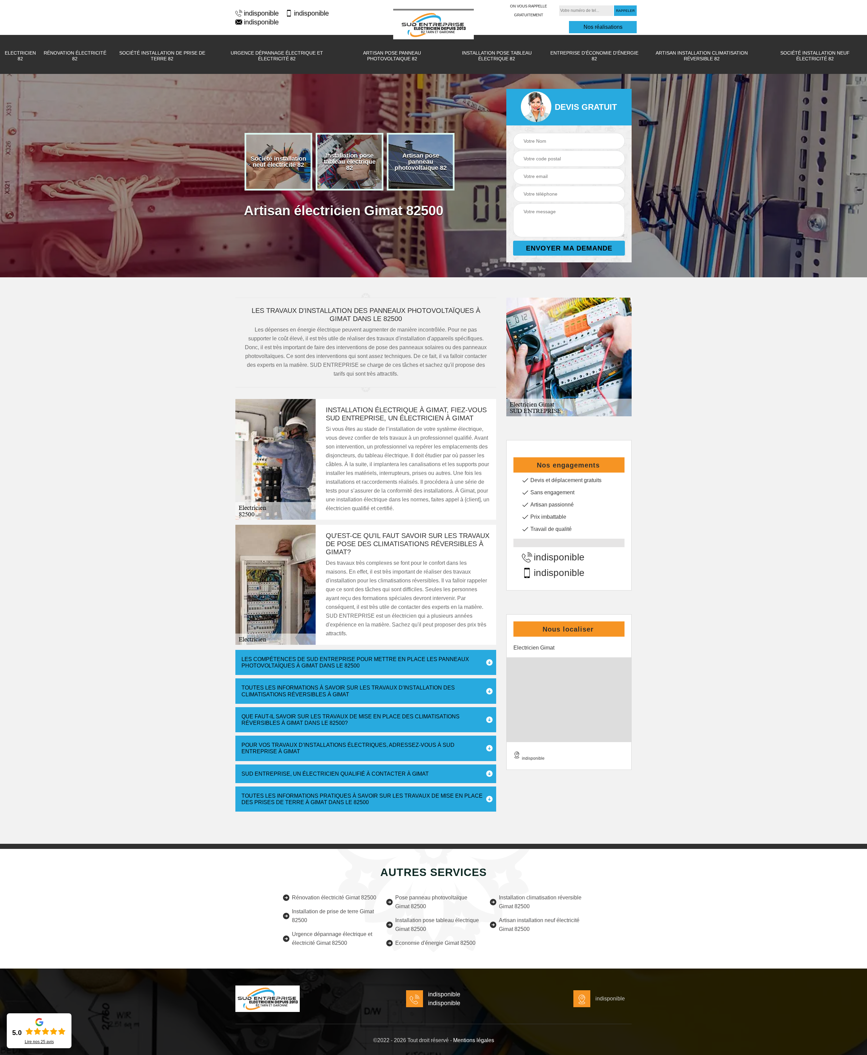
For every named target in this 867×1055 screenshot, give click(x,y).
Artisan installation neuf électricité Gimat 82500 (539, 924)
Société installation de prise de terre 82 (162, 55)
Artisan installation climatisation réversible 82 (702, 55)
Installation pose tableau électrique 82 (497, 55)
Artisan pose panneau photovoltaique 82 (392, 55)
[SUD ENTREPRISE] (433, 24)
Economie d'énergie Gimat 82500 (435, 943)
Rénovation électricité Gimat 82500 (334, 897)
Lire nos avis (39, 1041)
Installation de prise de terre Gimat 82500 (333, 916)
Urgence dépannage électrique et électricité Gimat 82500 (332, 938)
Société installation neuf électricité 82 (815, 55)
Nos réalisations (603, 27)
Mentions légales (473, 1040)
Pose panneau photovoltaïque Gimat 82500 (431, 902)
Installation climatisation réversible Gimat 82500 (540, 902)
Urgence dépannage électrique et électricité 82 (277, 55)
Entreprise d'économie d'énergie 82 (594, 55)
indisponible (261, 13)
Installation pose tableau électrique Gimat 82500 (437, 924)
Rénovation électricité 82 (75, 55)
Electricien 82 (20, 55)
